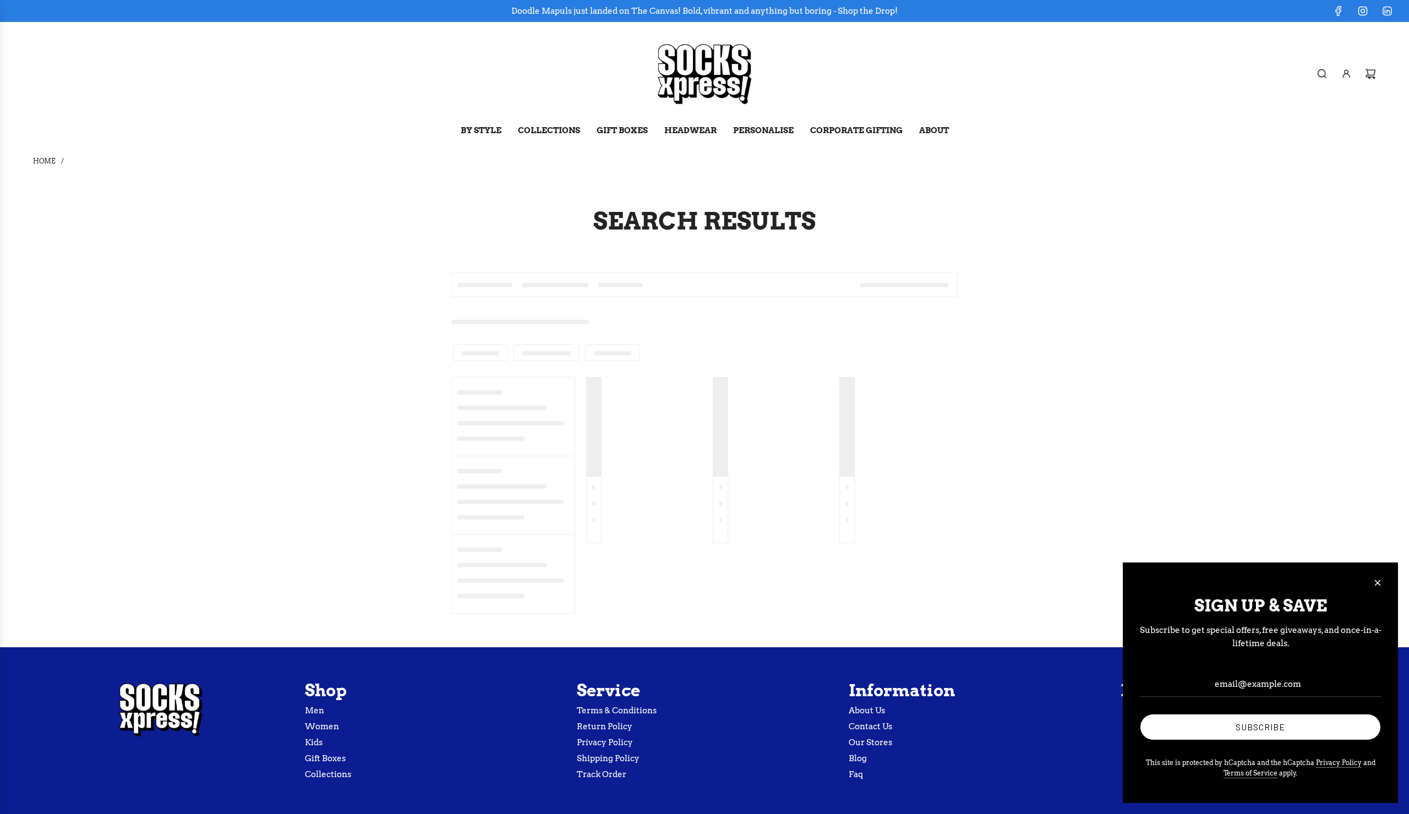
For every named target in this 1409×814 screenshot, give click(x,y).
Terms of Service (1250, 773)
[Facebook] (1338, 11)
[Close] (1378, 583)
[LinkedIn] (1387, 11)
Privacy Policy (1339, 762)
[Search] (1322, 74)
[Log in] (1346, 74)
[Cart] (1370, 74)
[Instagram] (1363, 11)
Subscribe (1260, 727)
